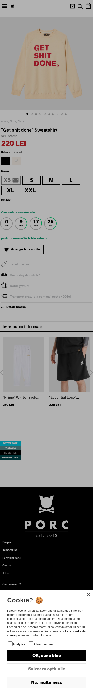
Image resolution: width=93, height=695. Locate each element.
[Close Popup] (88, 594)
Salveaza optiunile (46, 669)
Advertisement (43, 644)
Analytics (19, 644)
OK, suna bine (46, 655)
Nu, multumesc (46, 682)
